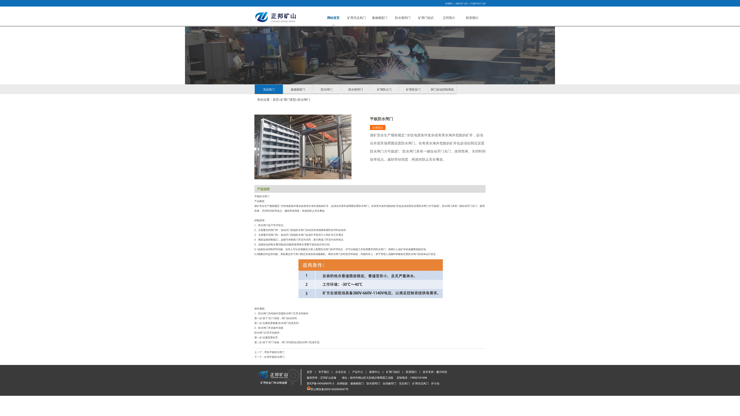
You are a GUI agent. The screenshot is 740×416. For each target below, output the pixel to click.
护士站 (435, 383)
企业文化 (340, 372)
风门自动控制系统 (442, 89)
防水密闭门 (402, 17)
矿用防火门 (384, 89)
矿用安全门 (413, 89)
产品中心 (357, 372)
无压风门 (269, 89)
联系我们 (472, 17)
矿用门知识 (426, 17)
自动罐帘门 (389, 383)
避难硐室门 (379, 17)
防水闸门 (326, 89)
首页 (276, 99)
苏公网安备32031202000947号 (329, 389)
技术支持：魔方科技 (435, 372)
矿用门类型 (288, 99)
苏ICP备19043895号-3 (320, 383)
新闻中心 (374, 372)
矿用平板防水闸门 (274, 357)
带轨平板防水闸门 (274, 352)
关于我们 (323, 372)
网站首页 (333, 17)
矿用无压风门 (356, 17)
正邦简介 (449, 17)
